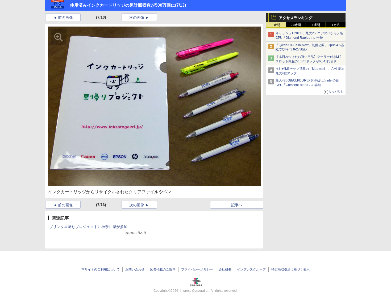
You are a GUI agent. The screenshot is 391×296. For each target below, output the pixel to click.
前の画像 (65, 17)
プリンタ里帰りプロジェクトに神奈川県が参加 (88, 227)
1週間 (316, 25)
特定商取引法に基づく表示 (290, 269)
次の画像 (136, 17)
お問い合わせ (134, 269)
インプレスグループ (251, 269)
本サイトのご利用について (100, 269)
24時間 (296, 25)
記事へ (236, 205)
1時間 (276, 25)
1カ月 (336, 25)
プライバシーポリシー (197, 269)
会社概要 (225, 269)
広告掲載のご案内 (163, 269)
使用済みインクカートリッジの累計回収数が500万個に (122, 5)
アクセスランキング (295, 18)
